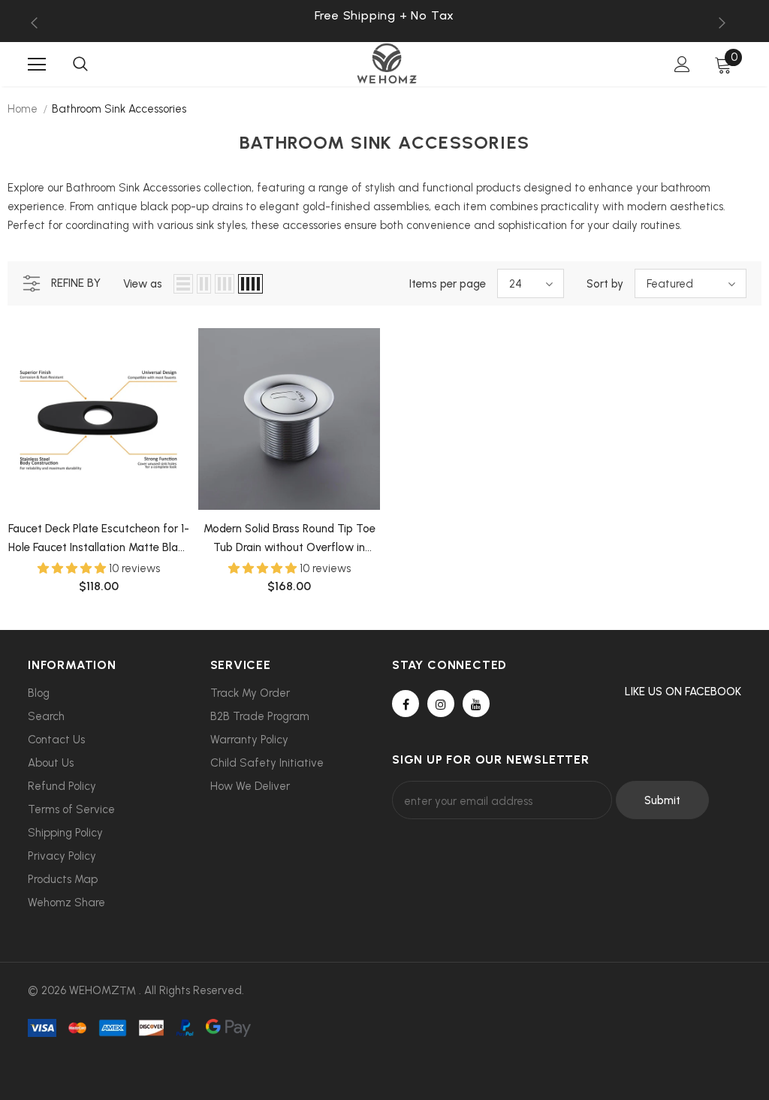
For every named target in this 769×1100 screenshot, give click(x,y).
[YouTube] (476, 703)
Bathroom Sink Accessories (119, 109)
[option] (384, 15)
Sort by (605, 284)
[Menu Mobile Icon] (37, 65)
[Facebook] (405, 703)
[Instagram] (440, 703)
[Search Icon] (80, 64)
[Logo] (387, 63)
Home (23, 109)
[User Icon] (682, 64)
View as (142, 284)
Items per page (447, 284)
